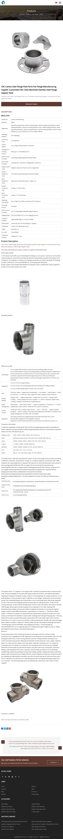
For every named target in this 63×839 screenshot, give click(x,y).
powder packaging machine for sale (10, 824)
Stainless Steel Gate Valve (8, 809)
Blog (2, 791)
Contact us (53, 762)
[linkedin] (6, 777)
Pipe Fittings (4, 804)
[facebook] (2, 777)
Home (23, 14)
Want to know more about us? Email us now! (14, 720)
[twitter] (9, 777)
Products (28, 14)
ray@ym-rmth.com (44, 837)
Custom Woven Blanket (7, 829)
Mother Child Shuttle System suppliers (42, 821)
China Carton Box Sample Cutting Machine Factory (45, 824)
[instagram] (15, 777)
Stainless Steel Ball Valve (38, 806)
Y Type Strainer (36, 811)
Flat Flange (35, 14)
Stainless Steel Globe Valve (39, 809)
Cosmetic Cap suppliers (7, 826)
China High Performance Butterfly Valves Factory (14, 821)
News (33, 789)
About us (34, 786)
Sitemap (3, 794)
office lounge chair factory (38, 826)
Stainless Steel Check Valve (8, 811)
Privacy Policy (35, 794)
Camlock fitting (35, 804)
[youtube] (12, 777)
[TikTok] (19, 777)
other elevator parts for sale (39, 829)
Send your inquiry (31, 104)
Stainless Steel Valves (7, 806)
